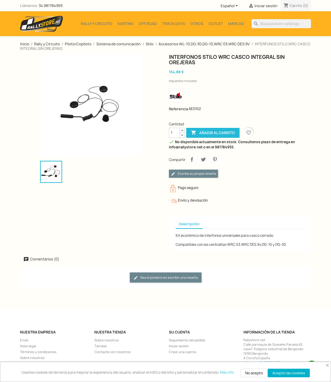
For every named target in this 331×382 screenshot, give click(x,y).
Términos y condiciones (38, 352)
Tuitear (203, 159)
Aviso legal (28, 346)
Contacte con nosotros (112, 352)
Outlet (216, 23)
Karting (126, 23)
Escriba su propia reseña (196, 173)
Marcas (236, 23)
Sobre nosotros (32, 358)
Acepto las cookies (288, 372)
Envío (24, 340)
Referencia (178, 109)
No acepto (254, 372)
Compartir (191, 159)
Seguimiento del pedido (187, 340)
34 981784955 (51, 5)
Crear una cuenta (182, 352)
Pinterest (214, 159)
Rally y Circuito (96, 23)
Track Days (173, 23)
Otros (196, 23)
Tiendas (100, 346)
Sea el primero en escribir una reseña (169, 277)
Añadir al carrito (213, 132)
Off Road (148, 23)
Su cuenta (179, 332)
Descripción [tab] (189, 224)
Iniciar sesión (179, 346)
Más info (227, 372)
